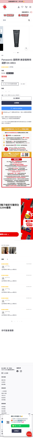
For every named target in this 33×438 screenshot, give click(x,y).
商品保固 (3, 411)
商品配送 (3, 397)
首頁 (2, 55)
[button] (5, 67)
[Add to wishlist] (10, 337)
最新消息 (3, 380)
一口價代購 (4, 391)
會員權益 (3, 406)
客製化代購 (4, 393)
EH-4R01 (23, 84)
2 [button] (14, 321)
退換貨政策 (4, 413)
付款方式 (3, 395)
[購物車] (26, 7)
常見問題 (3, 399)
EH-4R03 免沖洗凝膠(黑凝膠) (10, 84)
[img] (4, 264)
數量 (2, 88)
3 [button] (17, 321)
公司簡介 (3, 382)
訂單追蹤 (3, 408)
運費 (2, 95)
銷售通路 (3, 384)
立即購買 (16, 103)
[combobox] (16, 20)
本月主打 (23, 15)
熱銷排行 (8, 15)
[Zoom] (26, 48)
